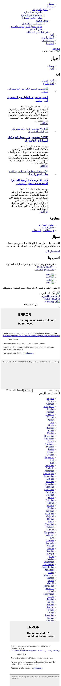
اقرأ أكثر (44, 123)
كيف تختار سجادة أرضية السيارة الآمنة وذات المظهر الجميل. (29, 181)
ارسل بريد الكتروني (50, 296)
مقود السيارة (35, 29)
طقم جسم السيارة (33, 12)
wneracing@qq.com (44, 269)
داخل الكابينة (42, 20)
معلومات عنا (48, 40)
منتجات (50, 6)
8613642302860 (52, 299)
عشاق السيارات (40, 9)
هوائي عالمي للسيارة (32, 18)
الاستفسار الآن (53, 251)
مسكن (50, 4)
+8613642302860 (45, 267)
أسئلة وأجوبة (48, 37)
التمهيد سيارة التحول (32, 23)
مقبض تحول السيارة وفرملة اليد (26, 26)
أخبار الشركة (47, 80)
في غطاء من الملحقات (37, 32)
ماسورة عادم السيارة (31, 15)
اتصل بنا (50, 43)
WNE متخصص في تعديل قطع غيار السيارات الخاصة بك (28, 139)
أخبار (51, 35)
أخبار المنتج (48, 83)
